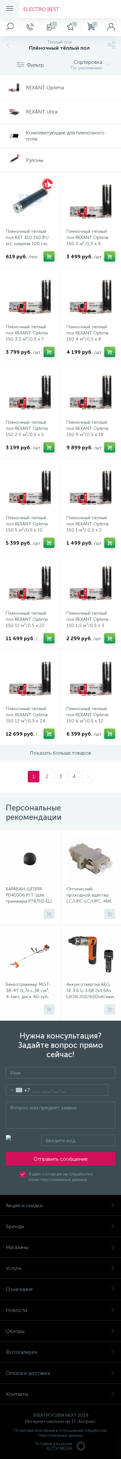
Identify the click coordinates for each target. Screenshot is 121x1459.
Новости (16, 1310)
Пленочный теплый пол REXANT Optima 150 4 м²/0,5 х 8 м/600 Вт (87, 336)
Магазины (17, 1247)
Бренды (15, 1226)
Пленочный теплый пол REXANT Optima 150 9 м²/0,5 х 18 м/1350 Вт (87, 431)
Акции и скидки (24, 1205)
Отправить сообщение (61, 1159)
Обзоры (15, 1331)
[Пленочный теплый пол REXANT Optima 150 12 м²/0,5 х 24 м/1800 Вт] (30, 678)
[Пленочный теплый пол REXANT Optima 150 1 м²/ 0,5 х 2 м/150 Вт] (91, 487)
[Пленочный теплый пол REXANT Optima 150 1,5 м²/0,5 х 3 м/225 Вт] (91, 583)
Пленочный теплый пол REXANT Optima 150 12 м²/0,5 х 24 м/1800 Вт (27, 718)
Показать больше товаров (60, 753)
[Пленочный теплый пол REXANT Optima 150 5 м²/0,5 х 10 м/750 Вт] (30, 487)
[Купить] (49, 256)
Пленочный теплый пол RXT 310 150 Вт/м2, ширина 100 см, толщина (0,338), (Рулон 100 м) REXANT (29, 244)
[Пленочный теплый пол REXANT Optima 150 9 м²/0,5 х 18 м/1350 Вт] (91, 392)
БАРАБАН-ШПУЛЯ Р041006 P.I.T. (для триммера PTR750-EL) (29, 895)
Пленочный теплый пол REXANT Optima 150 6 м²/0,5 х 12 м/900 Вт (87, 718)
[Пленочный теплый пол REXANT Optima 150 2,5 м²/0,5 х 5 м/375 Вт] (30, 392)
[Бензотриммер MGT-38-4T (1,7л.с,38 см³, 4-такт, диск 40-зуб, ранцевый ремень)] (30, 954)
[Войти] (111, 27)
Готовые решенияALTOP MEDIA (53, 1446)
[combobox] (18, 1090)
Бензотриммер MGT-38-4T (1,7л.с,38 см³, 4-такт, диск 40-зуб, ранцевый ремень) (28, 994)
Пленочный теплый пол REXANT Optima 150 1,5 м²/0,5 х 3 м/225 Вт (87, 622)
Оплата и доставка (28, 1373)
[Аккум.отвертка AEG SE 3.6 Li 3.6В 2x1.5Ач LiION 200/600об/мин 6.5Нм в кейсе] (91, 954)
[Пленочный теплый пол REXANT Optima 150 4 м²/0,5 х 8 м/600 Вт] (91, 296)
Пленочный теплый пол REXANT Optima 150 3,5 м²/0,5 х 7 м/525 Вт (27, 336)
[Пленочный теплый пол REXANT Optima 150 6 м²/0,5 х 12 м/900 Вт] (91, 678)
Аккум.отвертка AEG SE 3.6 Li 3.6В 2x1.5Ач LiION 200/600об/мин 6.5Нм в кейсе (90, 994)
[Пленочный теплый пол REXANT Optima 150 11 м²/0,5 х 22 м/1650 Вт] (30, 583)
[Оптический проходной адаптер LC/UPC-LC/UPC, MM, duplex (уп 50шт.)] (91, 859)
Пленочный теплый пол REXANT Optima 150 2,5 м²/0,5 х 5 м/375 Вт (27, 431)
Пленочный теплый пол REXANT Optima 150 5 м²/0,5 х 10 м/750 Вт (27, 527)
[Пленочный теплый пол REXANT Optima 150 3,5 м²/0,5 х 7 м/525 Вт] (30, 296)
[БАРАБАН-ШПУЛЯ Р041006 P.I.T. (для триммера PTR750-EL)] (30, 859)
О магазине (19, 1289)
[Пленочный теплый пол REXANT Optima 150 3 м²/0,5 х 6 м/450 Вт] (91, 201)
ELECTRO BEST (41, 9)
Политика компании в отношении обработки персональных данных (60, 1433)
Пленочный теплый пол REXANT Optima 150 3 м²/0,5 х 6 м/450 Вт (87, 241)
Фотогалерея (21, 1352)
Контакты (17, 1394)
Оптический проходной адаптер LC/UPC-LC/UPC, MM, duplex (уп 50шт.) (89, 898)
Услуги (13, 1268)
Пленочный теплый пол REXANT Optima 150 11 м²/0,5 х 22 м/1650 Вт (27, 622)
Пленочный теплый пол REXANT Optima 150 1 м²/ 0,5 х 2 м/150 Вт (87, 527)
